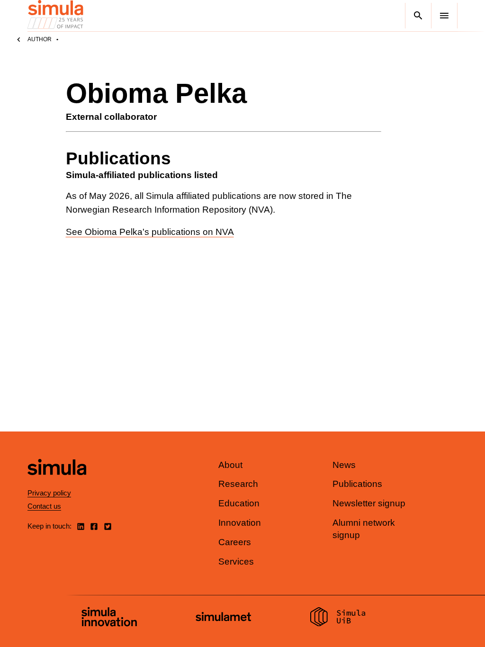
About (230, 465)
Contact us (44, 506)
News (344, 465)
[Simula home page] (56, 483)
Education (239, 503)
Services (236, 561)
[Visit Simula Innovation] (109, 618)
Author (39, 39)
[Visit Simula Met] (223, 618)
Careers (234, 542)
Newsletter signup (368, 503)
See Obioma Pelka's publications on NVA (150, 232)
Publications (357, 484)
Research (238, 484)
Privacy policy (49, 493)
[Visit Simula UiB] (338, 618)
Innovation (239, 523)
